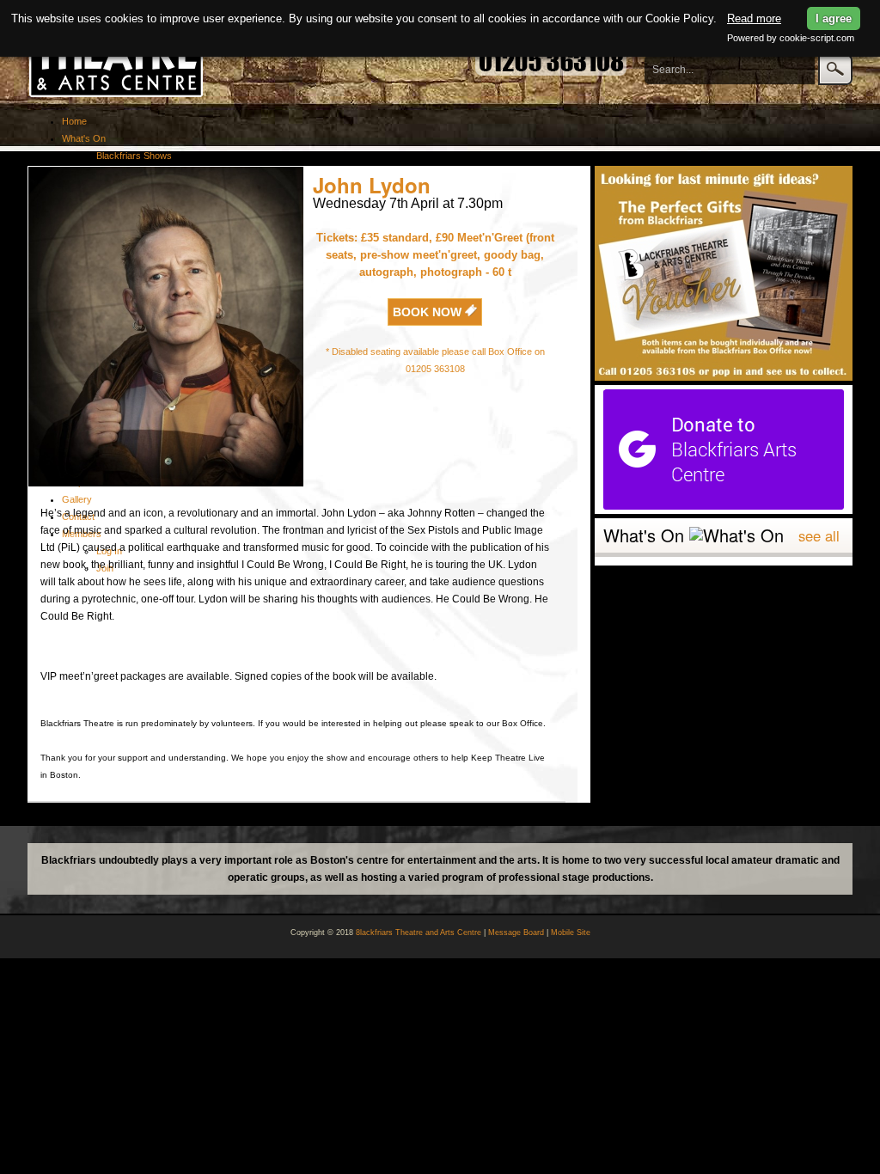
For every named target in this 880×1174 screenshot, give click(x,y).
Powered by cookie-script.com (790, 38)
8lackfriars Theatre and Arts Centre (418, 932)
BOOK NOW (429, 312)
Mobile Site (570, 932)
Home (74, 121)
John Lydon (372, 184)
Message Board (516, 932)
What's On (84, 138)
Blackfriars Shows (134, 155)
